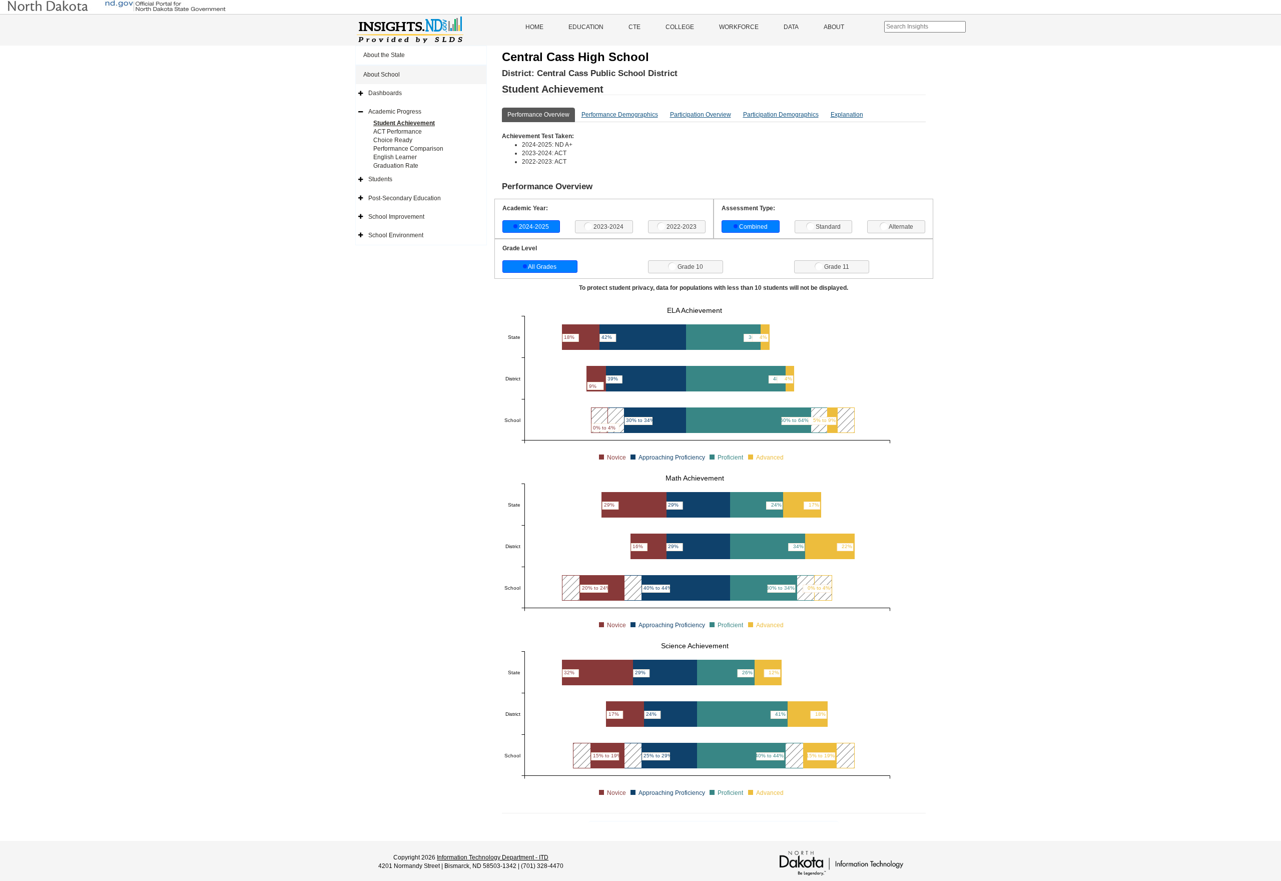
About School (381, 74)
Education (585, 27)
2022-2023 (682, 226)
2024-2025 (534, 226)
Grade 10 (690, 266)
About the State (384, 55)
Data (791, 27)
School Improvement (396, 216)
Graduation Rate (395, 165)
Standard (828, 226)
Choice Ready (392, 140)
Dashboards (385, 93)
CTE (634, 27)
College (680, 27)
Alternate (901, 226)
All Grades (542, 266)
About (834, 27)
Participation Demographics (781, 114)
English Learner (395, 157)
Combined (753, 226)
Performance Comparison (408, 148)
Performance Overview (538, 114)
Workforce (739, 27)
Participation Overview (700, 114)
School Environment (395, 235)
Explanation (847, 114)
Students (380, 179)
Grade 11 (836, 266)
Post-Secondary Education (404, 198)
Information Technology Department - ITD (492, 857)
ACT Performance (397, 131)
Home (534, 27)
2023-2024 (608, 226)
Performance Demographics (619, 114)
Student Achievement (404, 123)
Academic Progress (394, 111)
